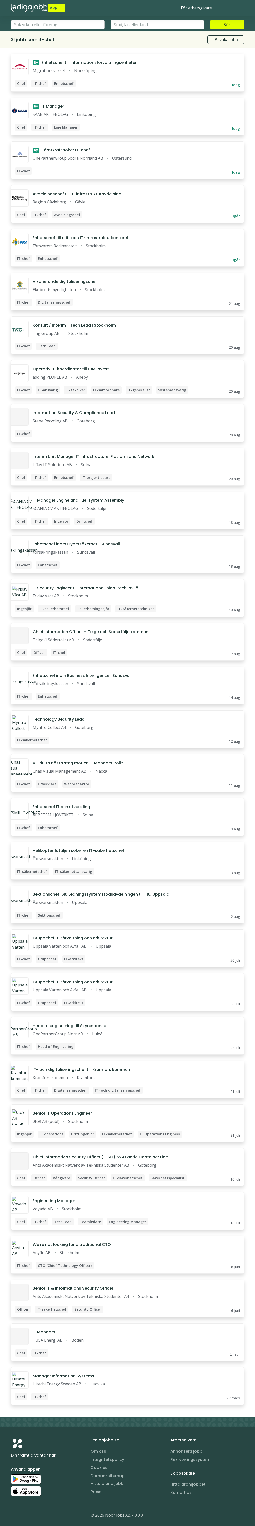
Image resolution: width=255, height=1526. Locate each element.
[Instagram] (15, 1516)
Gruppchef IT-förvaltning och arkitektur (73, 938)
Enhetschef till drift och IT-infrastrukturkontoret (80, 238)
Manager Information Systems (63, 1376)
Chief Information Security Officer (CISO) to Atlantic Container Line (100, 1157)
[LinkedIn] (25, 1516)
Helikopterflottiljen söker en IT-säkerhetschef (78, 850)
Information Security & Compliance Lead (74, 413)
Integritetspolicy (107, 1459)
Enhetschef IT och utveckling (61, 807)
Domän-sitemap (108, 1475)
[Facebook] (35, 1516)
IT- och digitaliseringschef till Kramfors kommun (81, 1069)
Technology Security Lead (59, 719)
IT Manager (49, 106)
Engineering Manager (54, 1201)
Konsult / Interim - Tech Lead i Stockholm (74, 325)
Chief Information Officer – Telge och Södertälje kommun (90, 632)
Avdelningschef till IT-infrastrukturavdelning (77, 194)
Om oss (98, 1451)
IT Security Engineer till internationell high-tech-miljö (85, 588)
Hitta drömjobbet (188, 1484)
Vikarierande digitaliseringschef (65, 281)
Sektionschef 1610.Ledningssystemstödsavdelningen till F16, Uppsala (101, 894)
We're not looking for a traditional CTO (72, 1244)
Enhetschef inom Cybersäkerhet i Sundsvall (76, 544)
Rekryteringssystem (190, 1459)
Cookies (99, 1467)
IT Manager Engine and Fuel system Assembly (78, 500)
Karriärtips (180, 1492)
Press (96, 1492)
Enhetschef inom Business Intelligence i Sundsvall (82, 675)
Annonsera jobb (186, 1451)
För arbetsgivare (196, 8)
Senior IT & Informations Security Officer (73, 1288)
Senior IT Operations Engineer (62, 1113)
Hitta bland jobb (107, 1483)
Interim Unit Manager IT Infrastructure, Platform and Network (93, 456)
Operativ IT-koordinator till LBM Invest (71, 369)
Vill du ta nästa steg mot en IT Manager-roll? (78, 763)
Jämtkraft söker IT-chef (62, 150)
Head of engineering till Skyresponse (69, 1026)
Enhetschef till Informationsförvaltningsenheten (86, 62)
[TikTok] (45, 1516)
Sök (227, 24)
